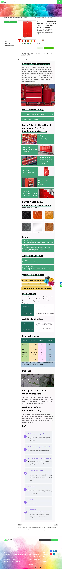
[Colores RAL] (43, 40)
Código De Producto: (47, 53)
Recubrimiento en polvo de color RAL (46, 529)
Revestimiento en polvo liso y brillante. (24, 530)
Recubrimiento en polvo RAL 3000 (35, 529)
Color (44, 556)
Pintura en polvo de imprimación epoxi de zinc (11, 41)
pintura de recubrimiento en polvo (35, 527)
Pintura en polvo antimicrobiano (10, 26)
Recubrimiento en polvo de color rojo (50, 530)
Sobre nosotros (45, 550)
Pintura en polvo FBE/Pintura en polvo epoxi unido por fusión (11, 24)
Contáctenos (45, 554)
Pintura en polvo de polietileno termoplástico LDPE (11, 39)
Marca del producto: (34, 53)
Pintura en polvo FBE (32, 550)
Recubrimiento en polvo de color (23, 529)
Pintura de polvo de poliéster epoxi (10, 550)
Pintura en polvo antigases (9, 45)
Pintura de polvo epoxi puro (9, 35)
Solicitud (44, 558)
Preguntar (40, 48)
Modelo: (20, 53)
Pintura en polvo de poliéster (10, 33)
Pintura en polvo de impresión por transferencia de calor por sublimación (11, 37)
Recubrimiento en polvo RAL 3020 (23, 527)
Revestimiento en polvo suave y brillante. (37, 530)
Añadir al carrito (49, 48)
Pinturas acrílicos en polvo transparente (11, 43)
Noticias (44, 552)
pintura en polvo (44, 527)
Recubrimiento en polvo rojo (52, 527)
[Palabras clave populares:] (50, 2)
